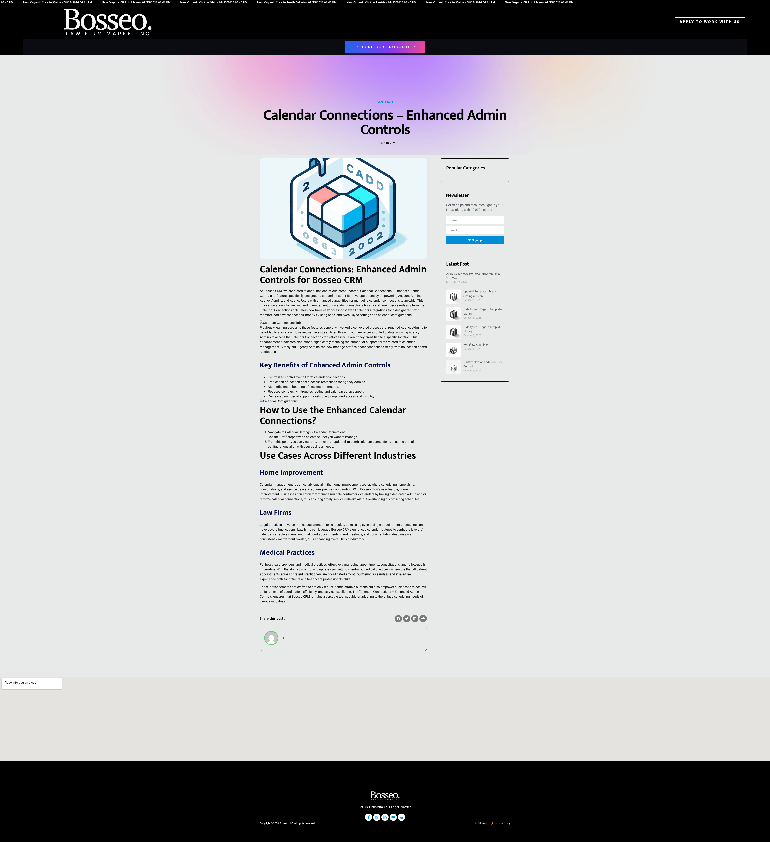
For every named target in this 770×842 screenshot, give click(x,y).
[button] (398, 618)
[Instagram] (376, 817)
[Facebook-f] (368, 817)
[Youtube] (393, 817)
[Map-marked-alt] (401, 817)
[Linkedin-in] (385, 817)
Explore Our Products (382, 47)
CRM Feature (385, 101)
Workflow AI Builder (475, 345)
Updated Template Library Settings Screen (479, 293)
